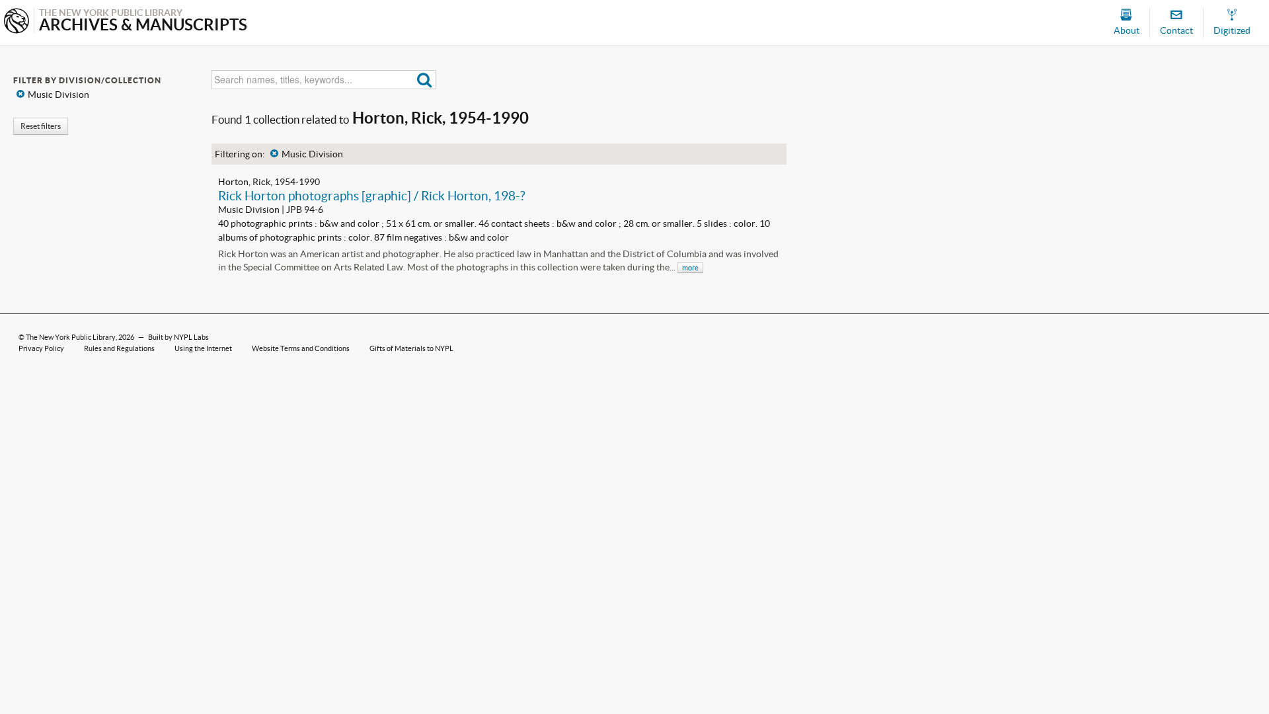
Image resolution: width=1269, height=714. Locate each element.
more (690, 268)
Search (424, 79)
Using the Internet (203, 348)
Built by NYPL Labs (178, 337)
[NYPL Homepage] (16, 22)
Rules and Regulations (119, 348)
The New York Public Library (71, 337)
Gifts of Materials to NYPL (411, 348)
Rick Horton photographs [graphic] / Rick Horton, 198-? (371, 195)
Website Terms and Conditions (301, 348)
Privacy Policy (41, 348)
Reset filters (40, 126)
